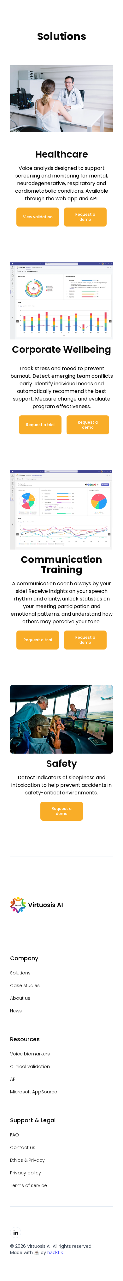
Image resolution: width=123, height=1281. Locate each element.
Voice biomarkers (30, 1054)
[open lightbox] (61, 300)
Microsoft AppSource (33, 1092)
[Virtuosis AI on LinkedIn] (15, 1232)
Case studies (25, 985)
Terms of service (28, 1185)
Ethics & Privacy (27, 1160)
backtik (55, 1252)
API (13, 1079)
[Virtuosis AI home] (36, 905)
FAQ (14, 1135)
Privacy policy (25, 1173)
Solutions (20, 973)
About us (20, 998)
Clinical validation (30, 1066)
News (16, 1011)
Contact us (22, 1147)
